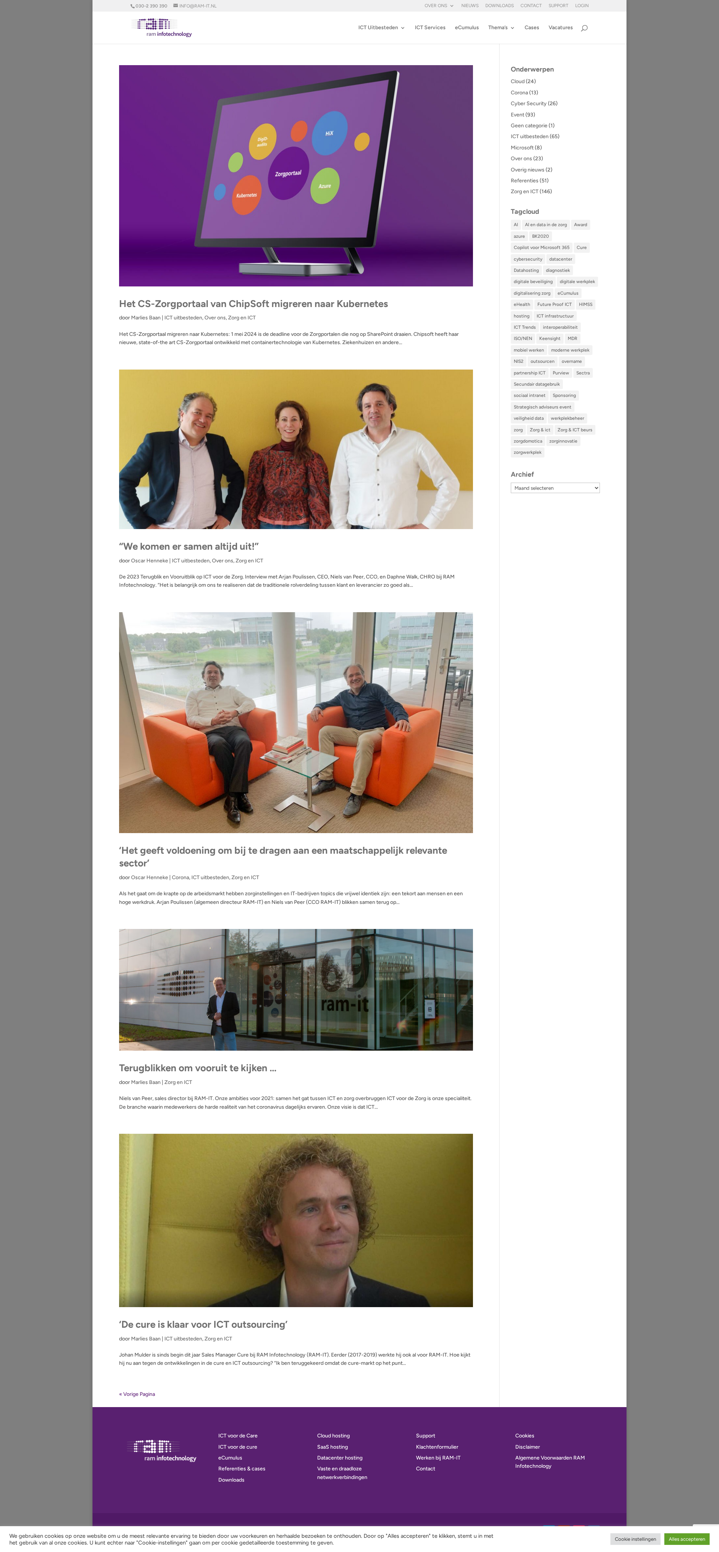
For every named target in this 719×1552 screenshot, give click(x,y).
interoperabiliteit (560, 327)
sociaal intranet (530, 395)
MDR (572, 338)
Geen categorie (529, 125)
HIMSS (585, 304)
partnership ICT (530, 373)
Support (558, 5)
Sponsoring (564, 395)
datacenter (560, 259)
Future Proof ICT (554, 304)
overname (572, 361)
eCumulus (467, 28)
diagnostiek (558, 270)
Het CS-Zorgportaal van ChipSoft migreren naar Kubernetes (253, 304)
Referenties (525, 180)
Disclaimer (527, 1447)
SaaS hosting (332, 1447)
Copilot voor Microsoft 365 (542, 247)
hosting (522, 316)
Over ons (436, 5)
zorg (518, 429)
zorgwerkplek (527, 452)
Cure (582, 247)
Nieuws (470, 5)
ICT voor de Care (238, 1436)
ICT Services (430, 28)
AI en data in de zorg (546, 224)
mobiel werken (529, 350)
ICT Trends (525, 327)
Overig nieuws (527, 170)
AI (516, 224)
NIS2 (519, 361)
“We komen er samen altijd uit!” (189, 546)
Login (582, 5)
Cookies (524, 1436)
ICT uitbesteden (183, 318)
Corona (180, 877)
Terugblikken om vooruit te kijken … (197, 1068)
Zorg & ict (540, 429)
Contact (531, 5)
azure (519, 236)
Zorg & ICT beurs (575, 429)
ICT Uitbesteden (378, 28)
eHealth (522, 304)
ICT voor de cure (237, 1447)
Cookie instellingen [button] (635, 1539)
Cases (532, 28)
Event (517, 115)
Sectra (583, 373)
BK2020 (540, 236)
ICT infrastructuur (555, 316)
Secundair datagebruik (537, 384)
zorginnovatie (563, 441)
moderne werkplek (570, 350)
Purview (561, 373)
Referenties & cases (242, 1469)
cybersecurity (528, 259)
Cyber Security (529, 103)
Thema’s (498, 28)
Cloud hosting (333, 1436)
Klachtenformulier (437, 1447)
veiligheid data (529, 418)
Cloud (518, 81)
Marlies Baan (146, 318)
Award (580, 224)
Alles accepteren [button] (687, 1539)
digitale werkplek (577, 281)
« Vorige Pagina (137, 1394)
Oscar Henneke (149, 561)
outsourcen (543, 361)
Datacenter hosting (339, 1458)
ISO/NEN (523, 338)
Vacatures (561, 28)
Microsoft (522, 148)
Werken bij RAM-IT (438, 1458)
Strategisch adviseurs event (542, 407)
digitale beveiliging (533, 281)
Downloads (499, 5)
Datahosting (526, 270)
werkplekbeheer (567, 418)
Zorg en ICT (242, 318)
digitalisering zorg (532, 293)
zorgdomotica (528, 441)
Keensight (550, 338)
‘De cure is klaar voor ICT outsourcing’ (203, 1324)
